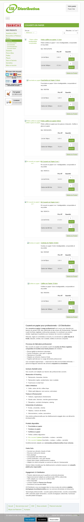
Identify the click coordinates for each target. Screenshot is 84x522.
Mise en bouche (11, 65)
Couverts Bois (11, 44)
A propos (27, 509)
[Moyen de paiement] (13, 83)
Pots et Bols (10, 53)
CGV (32, 506)
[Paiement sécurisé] (13, 76)
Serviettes (9, 63)
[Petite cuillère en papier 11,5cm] (33, 41)
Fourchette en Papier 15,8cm (50, 80)
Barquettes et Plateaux (13, 36)
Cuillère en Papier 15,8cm (49, 283)
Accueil (10, 506)
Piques (8, 58)
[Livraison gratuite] (13, 93)
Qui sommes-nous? (22, 506)
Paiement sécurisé (56, 506)
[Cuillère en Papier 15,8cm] (34, 283)
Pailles (8, 55)
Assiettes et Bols (11, 33)
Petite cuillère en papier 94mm (51, 121)
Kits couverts (35, 437)
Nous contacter (42, 506)
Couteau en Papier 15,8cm (49, 243)
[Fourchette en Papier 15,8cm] (33, 80)
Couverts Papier (11, 48)
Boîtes (8, 38)
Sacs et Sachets (11, 60)
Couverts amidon (12, 43)
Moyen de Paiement (14, 509)
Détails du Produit (72, 73)
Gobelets (9, 50)
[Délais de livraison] (13, 102)
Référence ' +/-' (30, 32)
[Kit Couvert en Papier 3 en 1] (33, 162)
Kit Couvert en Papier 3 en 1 (50, 161)
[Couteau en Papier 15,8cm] (33, 243)
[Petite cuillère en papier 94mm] (33, 121)
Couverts (9, 41)
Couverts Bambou (12, 46)
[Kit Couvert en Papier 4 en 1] (33, 203)
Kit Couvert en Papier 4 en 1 (50, 202)
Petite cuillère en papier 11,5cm (51, 40)
